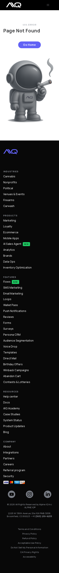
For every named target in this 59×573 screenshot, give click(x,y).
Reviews (8, 316)
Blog (6, 432)
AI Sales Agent (12, 243)
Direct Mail (9, 358)
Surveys (8, 328)
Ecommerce (11, 232)
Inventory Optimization (17, 267)
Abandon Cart (12, 376)
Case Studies (11, 414)
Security (8, 476)
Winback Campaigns (16, 370)
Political (8, 188)
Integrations (11, 452)
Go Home (29, 45)
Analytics (9, 249)
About (7, 446)
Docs (6, 402)
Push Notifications (14, 311)
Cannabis (9, 176)
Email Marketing (13, 293)
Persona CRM (11, 334)
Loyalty (7, 226)
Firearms (8, 200)
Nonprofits (10, 182)
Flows (6, 281)
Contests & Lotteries (16, 382)
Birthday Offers (13, 364)
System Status (12, 420)
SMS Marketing (12, 287)
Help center (10, 396)
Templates (10, 352)
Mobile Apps (11, 238)
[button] (48, 5)
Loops (7, 299)
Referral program (14, 470)
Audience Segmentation (18, 340)
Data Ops (9, 261)
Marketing (9, 220)
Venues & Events (14, 194)
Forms (7, 322)
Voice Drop (10, 346)
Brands (7, 255)
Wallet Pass (10, 305)
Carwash (9, 206)
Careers (8, 464)
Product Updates (14, 426)
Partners (8, 458)
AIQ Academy (11, 408)
